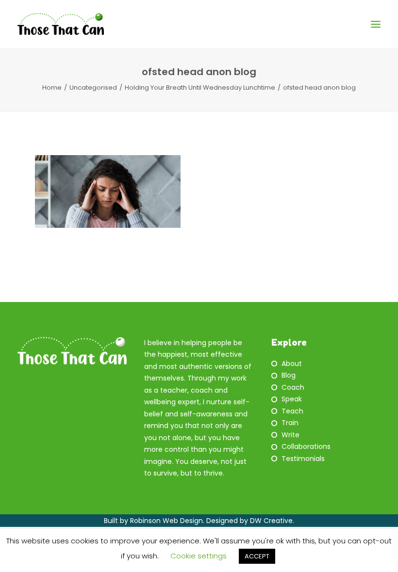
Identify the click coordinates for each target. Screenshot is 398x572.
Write (290, 435)
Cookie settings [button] (198, 556)
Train (290, 423)
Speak (292, 399)
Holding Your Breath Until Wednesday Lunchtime (200, 87)
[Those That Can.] (60, 24)
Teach (292, 411)
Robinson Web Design (166, 520)
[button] (375, 24)
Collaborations (306, 446)
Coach (293, 387)
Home (52, 87)
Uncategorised (93, 87)
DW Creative (271, 520)
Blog (289, 375)
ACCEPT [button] (257, 556)
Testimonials (303, 458)
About (292, 363)
